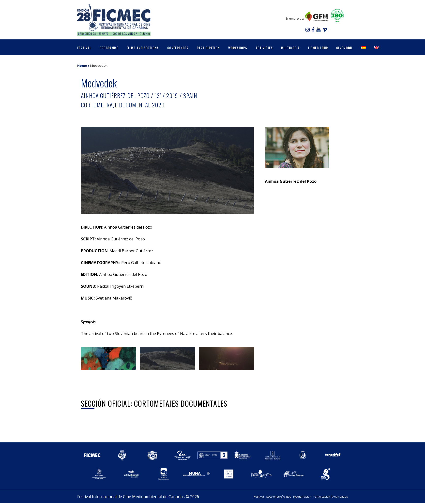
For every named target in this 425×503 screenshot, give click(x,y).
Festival (259, 496)
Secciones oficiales (278, 496)
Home (82, 65)
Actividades (340, 496)
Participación (321, 496)
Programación (302, 496)
